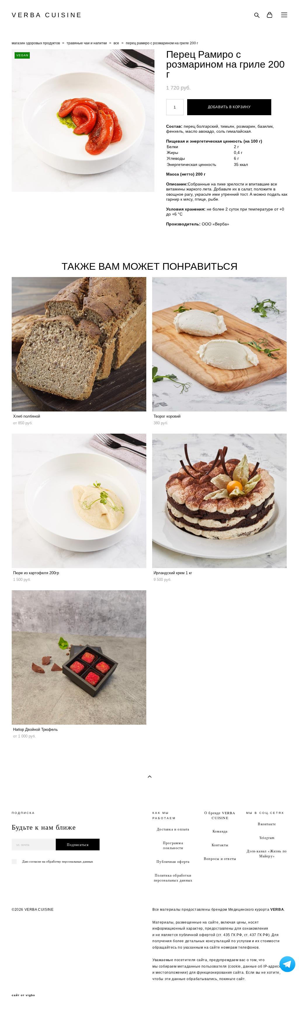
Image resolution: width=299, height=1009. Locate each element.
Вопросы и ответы (220, 858)
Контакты (220, 844)
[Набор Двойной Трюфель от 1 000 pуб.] (79, 657)
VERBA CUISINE (47, 15)
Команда (220, 831)
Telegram (267, 837)
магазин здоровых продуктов (36, 43)
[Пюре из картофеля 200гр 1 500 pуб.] (79, 501)
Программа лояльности (173, 845)
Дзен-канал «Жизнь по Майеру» (267, 853)
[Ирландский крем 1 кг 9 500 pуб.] (219, 501)
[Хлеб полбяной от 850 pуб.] (79, 344)
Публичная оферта (173, 861)
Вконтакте (267, 823)
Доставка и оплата (173, 829)
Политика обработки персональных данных (173, 877)
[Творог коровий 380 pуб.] (219, 344)
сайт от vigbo (23, 995)
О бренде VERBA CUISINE (219, 815)
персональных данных (77, 861)
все (116, 43)
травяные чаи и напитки (87, 43)
